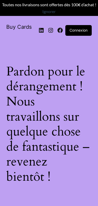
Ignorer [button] (49, 11)
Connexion (79, 30)
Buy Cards (19, 27)
